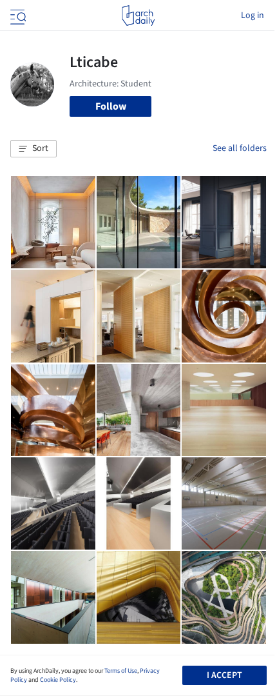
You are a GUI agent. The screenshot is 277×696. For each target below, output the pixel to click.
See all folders (240, 148)
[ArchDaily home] (138, 15)
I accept (224, 675)
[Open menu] (17, 15)
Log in (252, 15)
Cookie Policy (58, 679)
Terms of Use (120, 670)
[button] (33, 149)
